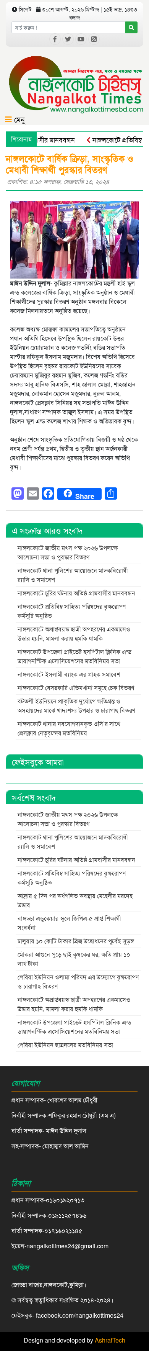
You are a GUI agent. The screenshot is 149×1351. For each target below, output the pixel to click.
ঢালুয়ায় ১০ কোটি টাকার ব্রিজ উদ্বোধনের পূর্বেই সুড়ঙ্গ (76, 940)
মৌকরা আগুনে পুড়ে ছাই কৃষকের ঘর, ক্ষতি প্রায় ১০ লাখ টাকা (74, 959)
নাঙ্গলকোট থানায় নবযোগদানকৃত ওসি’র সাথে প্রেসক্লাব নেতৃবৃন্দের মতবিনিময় (69, 728)
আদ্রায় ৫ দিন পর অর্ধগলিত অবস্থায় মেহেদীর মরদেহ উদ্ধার (75, 900)
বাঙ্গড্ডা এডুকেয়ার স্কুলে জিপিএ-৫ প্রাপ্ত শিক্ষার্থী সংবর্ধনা (69, 923)
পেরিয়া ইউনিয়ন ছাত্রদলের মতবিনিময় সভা (66, 1044)
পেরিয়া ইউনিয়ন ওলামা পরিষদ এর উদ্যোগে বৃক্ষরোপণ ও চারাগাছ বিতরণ (78, 981)
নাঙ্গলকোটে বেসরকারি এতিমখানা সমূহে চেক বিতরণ (76, 687)
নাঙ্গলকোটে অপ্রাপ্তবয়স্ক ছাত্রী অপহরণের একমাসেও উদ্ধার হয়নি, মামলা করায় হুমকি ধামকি (74, 634)
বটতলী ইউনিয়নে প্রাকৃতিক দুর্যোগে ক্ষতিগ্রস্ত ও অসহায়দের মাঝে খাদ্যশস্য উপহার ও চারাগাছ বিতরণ (76, 706)
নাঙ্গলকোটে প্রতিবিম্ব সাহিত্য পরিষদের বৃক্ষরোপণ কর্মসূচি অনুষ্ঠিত (72, 611)
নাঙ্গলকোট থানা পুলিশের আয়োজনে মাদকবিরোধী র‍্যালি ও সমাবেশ (73, 575)
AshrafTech (110, 1340)
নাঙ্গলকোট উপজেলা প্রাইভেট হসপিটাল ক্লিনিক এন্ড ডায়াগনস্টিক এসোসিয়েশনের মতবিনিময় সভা (74, 656)
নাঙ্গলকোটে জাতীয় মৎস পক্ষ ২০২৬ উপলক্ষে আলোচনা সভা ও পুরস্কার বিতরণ (68, 552)
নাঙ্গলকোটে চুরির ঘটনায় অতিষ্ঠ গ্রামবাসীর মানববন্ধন (76, 593)
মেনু (18, 119)
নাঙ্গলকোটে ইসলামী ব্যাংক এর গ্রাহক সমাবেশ (70, 674)
